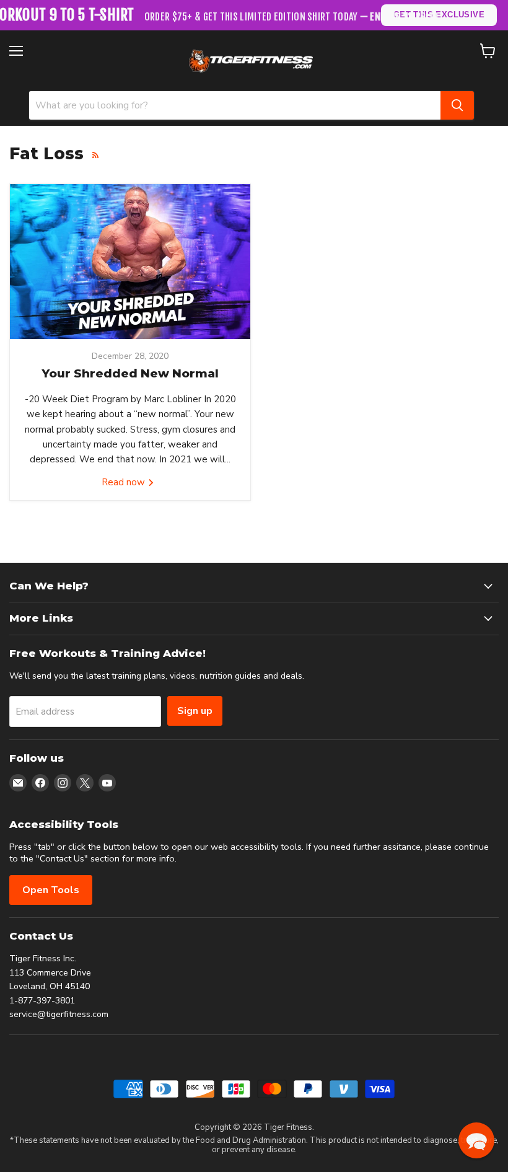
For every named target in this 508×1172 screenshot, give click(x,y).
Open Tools (50, 890)
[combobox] (234, 105)
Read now (124, 482)
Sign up (194, 711)
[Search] (457, 105)
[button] (476, 1140)
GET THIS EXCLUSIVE (438, 14)
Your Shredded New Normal (130, 373)
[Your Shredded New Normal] (130, 261)
